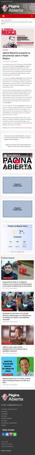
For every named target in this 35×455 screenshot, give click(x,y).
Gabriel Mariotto (19, 127)
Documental (11, 127)
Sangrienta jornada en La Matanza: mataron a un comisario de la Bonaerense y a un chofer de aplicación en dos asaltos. (17, 284)
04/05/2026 (6, 384)
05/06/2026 (6, 288)
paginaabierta (14, 61)
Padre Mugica (28, 127)
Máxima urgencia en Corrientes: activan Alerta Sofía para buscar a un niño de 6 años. (16, 380)
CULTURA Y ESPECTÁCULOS (9, 409)
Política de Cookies (6, 444)
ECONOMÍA (4, 414)
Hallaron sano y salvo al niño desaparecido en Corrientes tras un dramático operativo (15, 349)
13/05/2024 (6, 61)
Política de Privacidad (7, 446)
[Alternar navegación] (3, 16)
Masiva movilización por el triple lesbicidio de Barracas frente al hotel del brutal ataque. (18, 145)
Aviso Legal (4, 442)
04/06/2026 (6, 321)
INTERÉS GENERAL (7, 278)
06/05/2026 (6, 353)
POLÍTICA (5, 50)
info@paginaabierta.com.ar (14, 405)
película (13, 73)
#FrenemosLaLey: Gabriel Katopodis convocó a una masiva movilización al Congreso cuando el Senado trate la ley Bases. (17, 137)
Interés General (8, 258)
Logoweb (8, 450)
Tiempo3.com (20, 251)
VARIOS (3, 425)
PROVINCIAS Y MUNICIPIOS (9, 423)
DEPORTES (4, 411)
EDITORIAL (4, 416)
